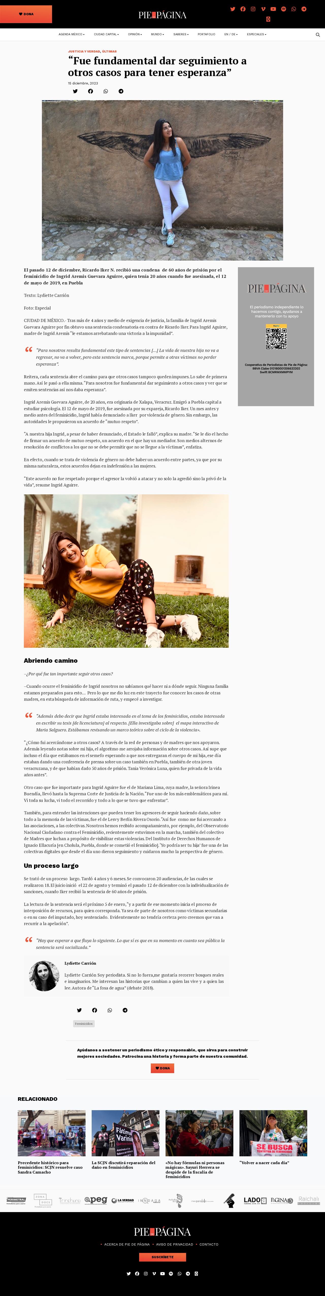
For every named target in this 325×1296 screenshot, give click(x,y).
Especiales (255, 34)
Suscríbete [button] (163, 1257)
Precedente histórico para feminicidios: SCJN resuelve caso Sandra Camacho (50, 1167)
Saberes (179, 34)
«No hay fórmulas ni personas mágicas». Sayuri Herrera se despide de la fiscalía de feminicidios (195, 1169)
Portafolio (206, 34)
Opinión (134, 34)
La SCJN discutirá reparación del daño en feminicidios (123, 1165)
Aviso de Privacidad (174, 1244)
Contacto (209, 1244)
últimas (109, 51)
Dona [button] (28, 14)
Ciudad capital (105, 34)
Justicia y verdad (84, 51)
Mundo (156, 34)
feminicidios (84, 1023)
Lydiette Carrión (80, 963)
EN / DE (229, 34)
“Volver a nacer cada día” (264, 1162)
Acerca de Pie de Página (127, 1244)
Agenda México (70, 34)
